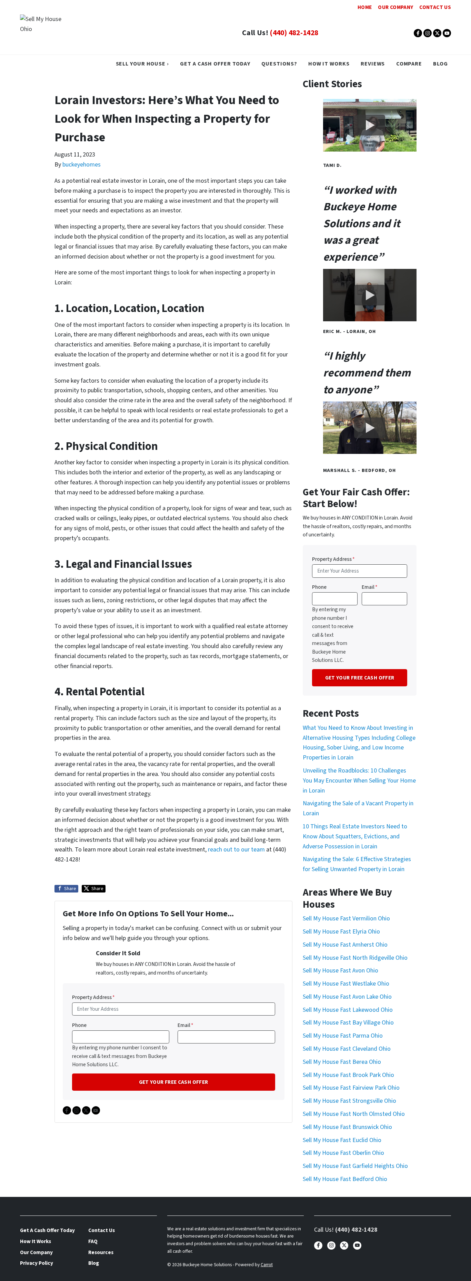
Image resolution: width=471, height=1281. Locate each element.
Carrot (267, 1264)
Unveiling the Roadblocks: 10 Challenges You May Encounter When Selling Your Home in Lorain (359, 780)
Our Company (395, 7)
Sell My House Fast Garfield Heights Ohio (355, 1166)
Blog (440, 64)
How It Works (329, 64)
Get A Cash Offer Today (215, 64)
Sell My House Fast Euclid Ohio (342, 1140)
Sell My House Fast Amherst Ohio (345, 944)
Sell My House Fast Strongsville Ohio (349, 1101)
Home (365, 7)
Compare (409, 64)
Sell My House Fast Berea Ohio (342, 1062)
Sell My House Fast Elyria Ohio (341, 931)
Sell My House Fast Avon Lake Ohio (347, 996)
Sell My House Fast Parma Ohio (343, 1035)
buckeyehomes (81, 164)
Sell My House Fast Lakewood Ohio (348, 1010)
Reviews (373, 64)
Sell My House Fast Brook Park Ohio (348, 1075)
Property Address (93, 997)
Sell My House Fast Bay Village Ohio (348, 1022)
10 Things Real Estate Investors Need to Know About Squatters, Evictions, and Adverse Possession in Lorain (355, 836)
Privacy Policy (36, 1263)
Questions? (279, 64)
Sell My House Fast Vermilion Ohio (346, 918)
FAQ (93, 1241)
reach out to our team (236, 849)
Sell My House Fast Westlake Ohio (346, 983)
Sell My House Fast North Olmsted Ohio (354, 1114)
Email (185, 1025)
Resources (100, 1252)
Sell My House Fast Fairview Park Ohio (351, 1087)
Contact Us (435, 7)
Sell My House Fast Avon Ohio (340, 970)
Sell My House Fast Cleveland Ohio (347, 1049)
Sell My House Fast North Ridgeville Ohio (355, 958)
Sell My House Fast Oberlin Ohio (343, 1153)
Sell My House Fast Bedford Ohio (345, 1179)
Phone (79, 1025)
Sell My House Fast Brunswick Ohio (347, 1127)
